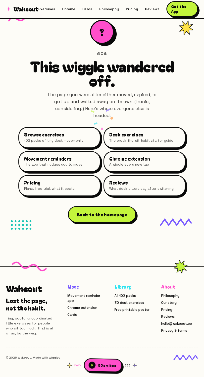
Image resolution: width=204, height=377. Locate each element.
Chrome (68, 9)
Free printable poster (132, 309)
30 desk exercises (129, 302)
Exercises (46, 9)
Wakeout (25, 9)
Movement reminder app (83, 298)
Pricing (132, 9)
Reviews (152, 9)
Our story (169, 302)
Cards (87, 9)
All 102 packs (125, 295)
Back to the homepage (102, 214)
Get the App (178, 9)
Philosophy (109, 9)
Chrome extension (82, 307)
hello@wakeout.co (176, 323)
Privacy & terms (174, 330)
